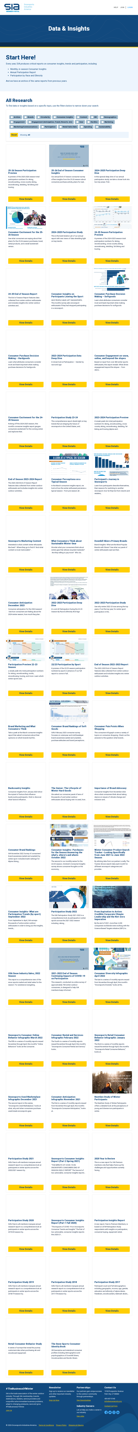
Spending (88, 127)
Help (116, 7)
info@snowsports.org (113, 1401)
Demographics (110, 117)
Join (122, 7)
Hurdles (94, 122)
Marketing (109, 122)
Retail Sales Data (70, 127)
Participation (50, 127)
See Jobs (80, 1416)
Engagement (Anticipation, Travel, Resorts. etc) (52, 122)
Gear (81, 122)
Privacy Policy (61, 1425)
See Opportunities (84, 1400)
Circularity (45, 117)
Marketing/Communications (25, 127)
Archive (17, 117)
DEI (95, 117)
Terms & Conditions (46, 1425)
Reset (14, 135)
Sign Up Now (54, 1400)
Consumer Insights (65, 117)
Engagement (19, 122)
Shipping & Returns (76, 1425)
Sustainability (104, 127)
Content (83, 117)
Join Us (9, 1410)
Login (130, 7)
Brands (31, 117)
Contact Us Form (111, 1406)
